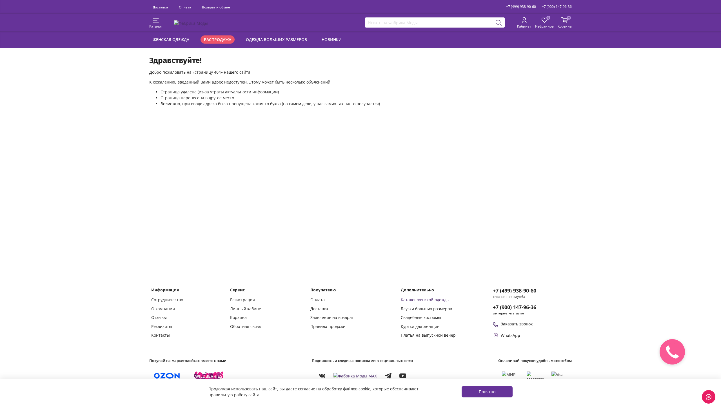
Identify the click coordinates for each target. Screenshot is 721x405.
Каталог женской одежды (425, 299)
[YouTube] (402, 375)
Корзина (238, 317)
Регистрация (242, 299)
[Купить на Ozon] (167, 376)
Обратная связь (245, 326)
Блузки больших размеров (426, 308)
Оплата (185, 7)
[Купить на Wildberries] (209, 376)
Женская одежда (171, 39)
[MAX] (355, 375)
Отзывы (159, 317)
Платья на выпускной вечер (428, 335)
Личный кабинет (246, 308)
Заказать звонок (517, 324)
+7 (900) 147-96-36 (557, 6)
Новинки (332, 39)
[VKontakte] (322, 375)
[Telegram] (388, 375)
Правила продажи (328, 326)
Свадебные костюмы (421, 317)
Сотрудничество (167, 299)
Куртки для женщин (420, 326)
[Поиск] (498, 22)
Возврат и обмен (216, 7)
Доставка (160, 7)
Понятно (487, 391)
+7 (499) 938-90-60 (521, 6)
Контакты (160, 335)
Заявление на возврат (332, 317)
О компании (163, 308)
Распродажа (217, 39)
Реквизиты (161, 326)
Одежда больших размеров (276, 39)
